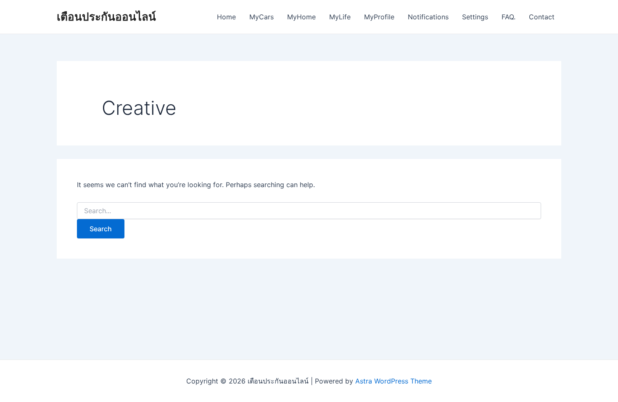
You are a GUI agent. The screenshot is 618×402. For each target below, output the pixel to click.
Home (226, 17)
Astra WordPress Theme (393, 381)
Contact (542, 17)
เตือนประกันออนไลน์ (106, 16)
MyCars (261, 17)
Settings (475, 17)
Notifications (428, 17)
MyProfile (379, 17)
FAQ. (508, 17)
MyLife (340, 17)
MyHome (301, 17)
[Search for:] (309, 210)
